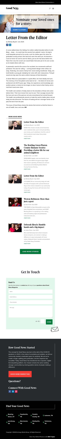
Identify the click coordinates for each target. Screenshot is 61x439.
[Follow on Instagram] (16, 391)
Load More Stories (30, 251)
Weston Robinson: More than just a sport (36, 200)
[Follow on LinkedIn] (10, 45)
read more (27, 138)
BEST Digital (51, 437)
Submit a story (19, 30)
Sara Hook (28, 156)
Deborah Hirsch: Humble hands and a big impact (35, 225)
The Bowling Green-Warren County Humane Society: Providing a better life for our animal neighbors (36, 149)
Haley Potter (29, 230)
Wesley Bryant (12, 42)
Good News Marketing (20, 374)
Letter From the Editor (34, 122)
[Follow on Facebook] (7, 45)
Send (49, 322)
